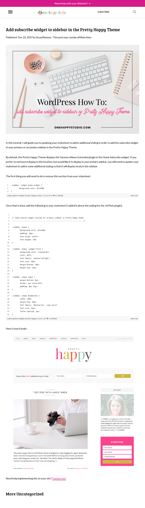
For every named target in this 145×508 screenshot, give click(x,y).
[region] (72, 188)
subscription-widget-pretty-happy (22, 319)
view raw (134, 195)
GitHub (60, 195)
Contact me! (59, 478)
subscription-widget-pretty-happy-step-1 (25, 195)
